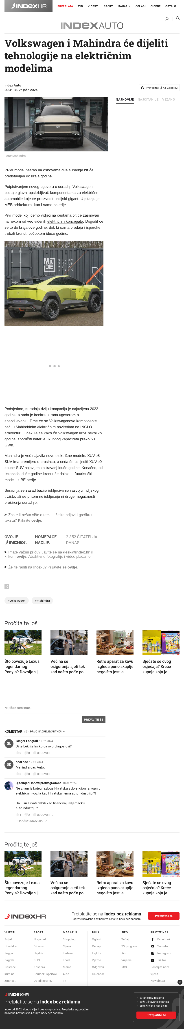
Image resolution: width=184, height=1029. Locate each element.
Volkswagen (17, 600)
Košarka (39, 967)
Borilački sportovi (45, 974)
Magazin (70, 932)
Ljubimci (68, 953)
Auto (66, 974)
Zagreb (9, 960)
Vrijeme (126, 960)
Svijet (8, 939)
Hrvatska (10, 946)
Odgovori (98, 967)
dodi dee (22, 762)
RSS (124, 967)
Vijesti (93, 6)
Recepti (97, 946)
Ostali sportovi (43, 980)
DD (9, 764)
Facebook (164, 939)
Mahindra (42, 600)
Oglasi (141, 6)
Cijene (155, 6)
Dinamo (39, 946)
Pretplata (65, 6)
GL (9, 743)
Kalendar (98, 974)
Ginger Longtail (27, 741)
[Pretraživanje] (176, 19)
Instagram (164, 953)
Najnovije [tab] (125, 99)
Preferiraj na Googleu (161, 87)
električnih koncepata (65, 221)
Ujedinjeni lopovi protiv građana (38, 783)
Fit (64, 980)
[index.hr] (28, 6)
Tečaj (125, 939)
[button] (10, 641)
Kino (124, 953)
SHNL (38, 960)
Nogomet (40, 939)
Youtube (163, 946)
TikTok (161, 960)
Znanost (10, 980)
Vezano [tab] (168, 99)
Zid (80, 6)
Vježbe (96, 960)
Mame (67, 967)
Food (66, 960)
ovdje (21, 556)
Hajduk (38, 953)
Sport (108, 6)
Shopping (69, 939)
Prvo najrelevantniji (45, 731)
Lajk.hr (96, 953)
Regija (8, 953)
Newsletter (158, 980)
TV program (129, 946)
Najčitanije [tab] (148, 99)
